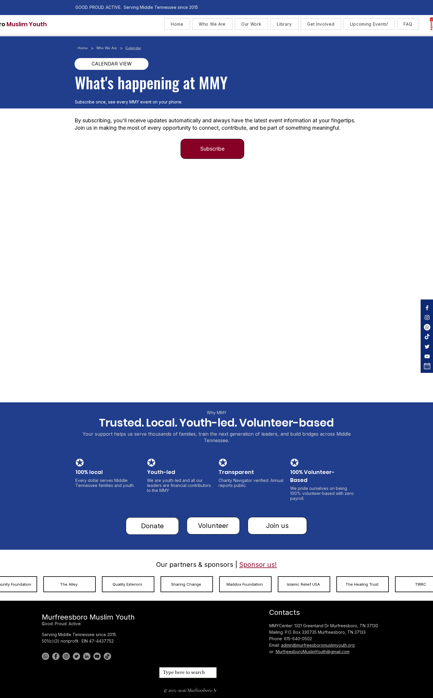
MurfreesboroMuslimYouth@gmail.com (313, 651)
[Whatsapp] (427, 327)
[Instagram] (427, 317)
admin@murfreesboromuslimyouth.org (318, 645)
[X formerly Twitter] (427, 346)
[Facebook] (427, 307)
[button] (212, 24)
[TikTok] (427, 337)
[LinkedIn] (86, 656)
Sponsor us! (258, 564)
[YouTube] (427, 356)
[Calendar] (427, 366)
